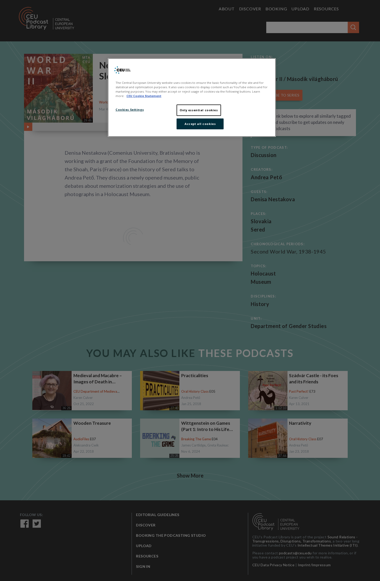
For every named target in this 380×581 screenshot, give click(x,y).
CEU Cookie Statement (143, 96)
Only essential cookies (199, 110)
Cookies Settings (130, 109)
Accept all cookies (200, 124)
